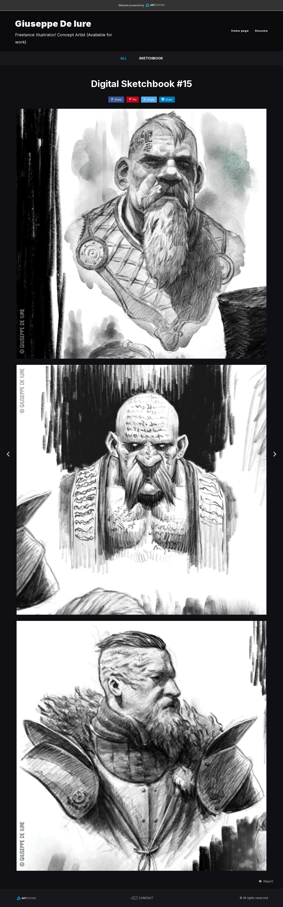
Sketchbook (151, 58)
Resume (261, 30)
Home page (240, 30)
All (123, 58)
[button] (266, 881)
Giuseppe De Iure (53, 23)
